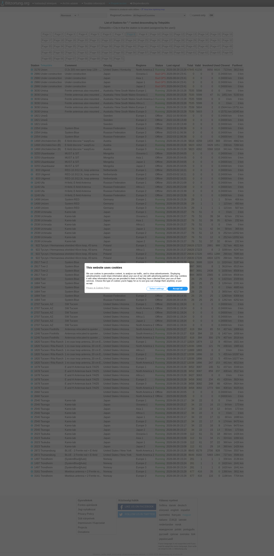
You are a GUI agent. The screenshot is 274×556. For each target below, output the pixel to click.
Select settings (157, 288)
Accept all (178, 288)
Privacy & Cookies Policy (98, 288)
